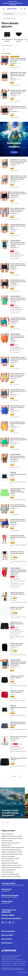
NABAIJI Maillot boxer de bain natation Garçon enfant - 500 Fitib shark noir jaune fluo (18, 177)
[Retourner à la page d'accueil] (12, 9)
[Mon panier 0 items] (24, 9)
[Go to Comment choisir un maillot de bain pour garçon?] (22, 815)
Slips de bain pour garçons (19, 40)
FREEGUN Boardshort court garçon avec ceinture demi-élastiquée (18, 723)
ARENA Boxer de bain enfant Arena (18, 475)
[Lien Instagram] (13, 922)
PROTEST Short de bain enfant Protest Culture (18, 737)
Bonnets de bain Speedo (8, 856)
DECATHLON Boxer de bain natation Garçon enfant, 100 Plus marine (18, 281)
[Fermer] (25, 3)
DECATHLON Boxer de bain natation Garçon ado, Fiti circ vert (18, 391)
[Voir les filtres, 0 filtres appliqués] (4, 49)
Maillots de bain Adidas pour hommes (12, 852)
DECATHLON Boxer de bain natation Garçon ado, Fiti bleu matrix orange (18, 193)
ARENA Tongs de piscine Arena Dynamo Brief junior (17, 593)
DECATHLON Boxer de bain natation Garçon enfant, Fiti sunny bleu (18, 521)
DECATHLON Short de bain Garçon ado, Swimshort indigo (17, 407)
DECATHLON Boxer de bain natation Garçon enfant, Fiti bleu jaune (18, 265)
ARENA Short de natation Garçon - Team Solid (17, 691)
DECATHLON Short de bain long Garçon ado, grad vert (17, 298)
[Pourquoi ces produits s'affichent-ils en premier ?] (2, 53)
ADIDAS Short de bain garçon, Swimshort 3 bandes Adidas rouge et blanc (18, 571)
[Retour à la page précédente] (8, 776)
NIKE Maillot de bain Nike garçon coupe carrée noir (17, 552)
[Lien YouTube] (9, 922)
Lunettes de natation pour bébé (10, 858)
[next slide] (8, 823)
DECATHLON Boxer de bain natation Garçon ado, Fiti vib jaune (18, 226)
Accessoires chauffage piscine (10, 874)
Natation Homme (6, 845)
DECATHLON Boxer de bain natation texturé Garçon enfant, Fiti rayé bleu (17, 210)
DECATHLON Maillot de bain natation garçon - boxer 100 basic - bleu (18, 60)
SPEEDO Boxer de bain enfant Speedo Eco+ (18, 758)
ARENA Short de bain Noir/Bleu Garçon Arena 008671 (17, 624)
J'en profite (14, 152)
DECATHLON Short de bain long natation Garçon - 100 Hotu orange (17, 458)
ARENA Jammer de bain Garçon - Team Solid (16, 644)
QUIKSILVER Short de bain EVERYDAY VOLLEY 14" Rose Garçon (18, 537)
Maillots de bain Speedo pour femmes (12, 854)
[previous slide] (3, 823)
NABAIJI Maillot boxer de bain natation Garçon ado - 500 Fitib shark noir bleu (18, 92)
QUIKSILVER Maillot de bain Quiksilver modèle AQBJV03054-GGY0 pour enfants (17, 491)
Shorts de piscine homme (9, 869)
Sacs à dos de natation (8, 860)
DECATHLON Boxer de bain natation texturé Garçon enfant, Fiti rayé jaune (17, 375)
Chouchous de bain (7, 840)
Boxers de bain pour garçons (7, 40)
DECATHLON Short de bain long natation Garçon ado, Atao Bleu (17, 244)
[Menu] (3, 9)
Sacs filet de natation (7, 872)
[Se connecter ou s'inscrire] (21, 9)
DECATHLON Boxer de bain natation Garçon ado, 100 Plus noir (18, 108)
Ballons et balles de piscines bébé (11, 876)
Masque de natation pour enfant (10, 843)
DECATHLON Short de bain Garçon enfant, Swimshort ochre (17, 423)
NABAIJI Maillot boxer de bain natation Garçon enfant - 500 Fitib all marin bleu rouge (18, 161)
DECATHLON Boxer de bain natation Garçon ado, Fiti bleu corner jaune (18, 359)
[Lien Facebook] (3, 922)
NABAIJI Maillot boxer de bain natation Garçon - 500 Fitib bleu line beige (18, 663)
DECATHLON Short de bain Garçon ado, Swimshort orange (17, 337)
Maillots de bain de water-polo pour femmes (14, 847)
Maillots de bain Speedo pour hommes (12, 838)
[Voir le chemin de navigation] (2, 18)
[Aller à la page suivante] (20, 776)
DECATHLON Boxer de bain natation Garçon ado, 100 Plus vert (18, 440)
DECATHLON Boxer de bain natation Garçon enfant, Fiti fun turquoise (18, 319)
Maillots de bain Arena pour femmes (12, 865)
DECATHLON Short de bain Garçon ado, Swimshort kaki (18, 505)
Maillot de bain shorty (7, 834)
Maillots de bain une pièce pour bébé (12, 836)
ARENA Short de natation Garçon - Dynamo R (17, 676)
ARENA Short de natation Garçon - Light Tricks (17, 608)
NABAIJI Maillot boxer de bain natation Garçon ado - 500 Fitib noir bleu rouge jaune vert (18, 75)
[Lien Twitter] (6, 922)
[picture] (4, 60)
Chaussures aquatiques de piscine (11, 849)
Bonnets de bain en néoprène (10, 863)
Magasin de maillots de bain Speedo (12, 867)
